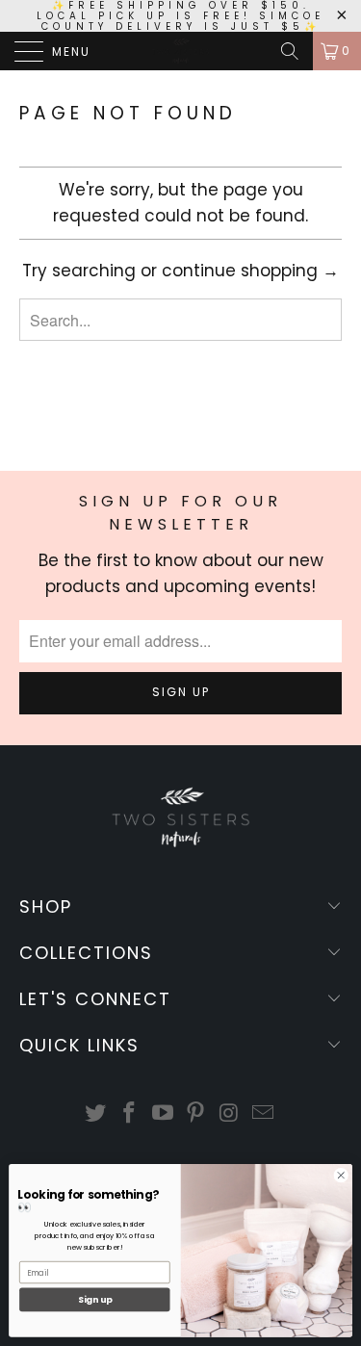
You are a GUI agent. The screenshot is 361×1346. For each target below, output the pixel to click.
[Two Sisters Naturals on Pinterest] (196, 1114)
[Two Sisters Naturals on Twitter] (96, 1114)
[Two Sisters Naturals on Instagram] (230, 1114)
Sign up (95, 1300)
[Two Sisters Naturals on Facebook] (130, 1114)
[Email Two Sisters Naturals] (262, 1114)
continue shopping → (250, 270)
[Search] (289, 51)
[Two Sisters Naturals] (180, 51)
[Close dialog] (340, 1175)
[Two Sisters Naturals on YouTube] (162, 1114)
